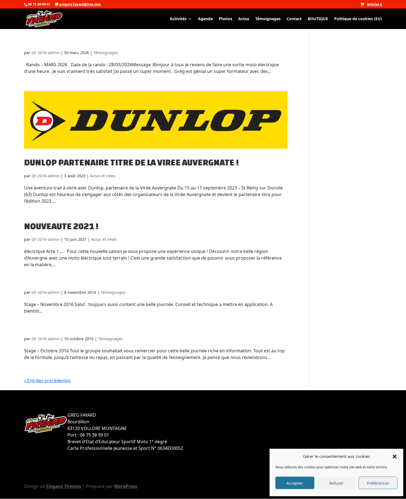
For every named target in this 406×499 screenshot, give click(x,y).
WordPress (125, 486)
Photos (225, 19)
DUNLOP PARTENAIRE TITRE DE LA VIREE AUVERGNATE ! (131, 162)
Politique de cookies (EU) (358, 19)
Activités (178, 19)
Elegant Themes (63, 486)
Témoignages (268, 19)
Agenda (205, 19)
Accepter (294, 483)
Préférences (378, 483)
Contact (294, 19)
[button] (394, 456)
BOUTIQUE (318, 19)
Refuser (336, 483)
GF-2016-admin (45, 52)
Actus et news (103, 175)
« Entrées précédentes (47, 380)
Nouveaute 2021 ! (61, 226)
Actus (243, 19)
